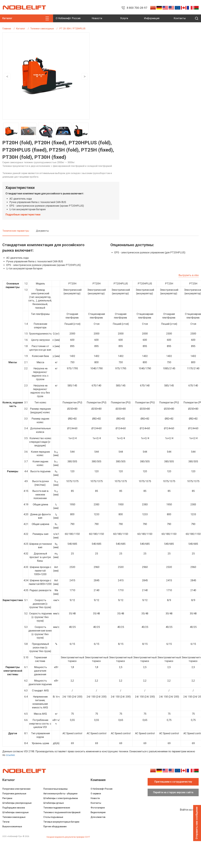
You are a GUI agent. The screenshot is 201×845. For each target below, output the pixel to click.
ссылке (10, 755)
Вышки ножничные (12, 826)
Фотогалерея (98, 807)
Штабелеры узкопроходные (17, 803)
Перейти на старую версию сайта (173, 792)
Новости (97, 18)
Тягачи (5, 822)
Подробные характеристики (22, 214)
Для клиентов (98, 817)
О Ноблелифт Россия (68, 18)
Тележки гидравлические (56, 807)
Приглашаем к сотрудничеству (173, 781)
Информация (151, 18)
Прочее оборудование (54, 826)
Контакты (180, 18)
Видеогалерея (98, 812)
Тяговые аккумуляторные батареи (61, 822)
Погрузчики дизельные (14, 793)
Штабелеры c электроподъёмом (60, 798)
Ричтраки (7, 798)
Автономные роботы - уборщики (60, 793)
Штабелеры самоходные (15, 812)
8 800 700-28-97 (137, 7)
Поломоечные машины (55, 789)
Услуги (124, 18)
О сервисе (96, 793)
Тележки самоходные (42, 28)
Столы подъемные (53, 817)
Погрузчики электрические (16, 789)
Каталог (20, 28)
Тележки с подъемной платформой (61, 812)
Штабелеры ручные (53, 803)
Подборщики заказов (13, 807)
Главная (6, 28)
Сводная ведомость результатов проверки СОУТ (68, 837)
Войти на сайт (189, 809)
